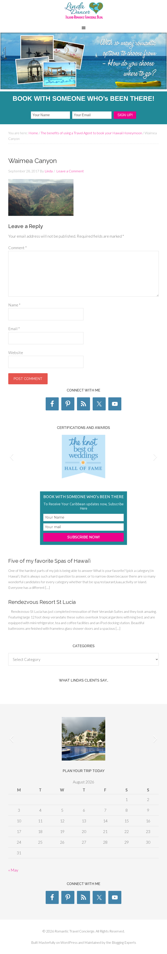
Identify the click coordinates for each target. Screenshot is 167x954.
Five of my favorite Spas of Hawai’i (49, 561)
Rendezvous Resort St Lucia (42, 602)
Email (14, 328)
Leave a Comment (70, 171)
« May (13, 870)
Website (15, 352)
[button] (11, 456)
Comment (17, 247)
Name (14, 304)
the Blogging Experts (120, 942)
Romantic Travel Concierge (83, 13)
